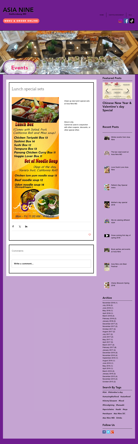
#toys (125, 409)
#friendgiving (108, 405)
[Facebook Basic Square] (104, 431)
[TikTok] (132, 20)
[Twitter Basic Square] (108, 431)
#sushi (118, 409)
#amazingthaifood (111, 396)
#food (121, 400)
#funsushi (120, 405)
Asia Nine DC (119, 413)
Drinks (119, 418)
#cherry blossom (110, 400)
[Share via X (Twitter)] (19, 226)
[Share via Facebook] (13, 226)
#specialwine (108, 409)
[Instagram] (120, 20)
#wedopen (107, 413)
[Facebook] (126, 20)
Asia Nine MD (109, 418)
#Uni (105, 392)
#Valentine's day (115, 392)
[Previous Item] (107, 91)
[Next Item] (128, 91)
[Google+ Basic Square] (112, 431)
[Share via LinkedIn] (26, 226)
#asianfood (125, 396)
